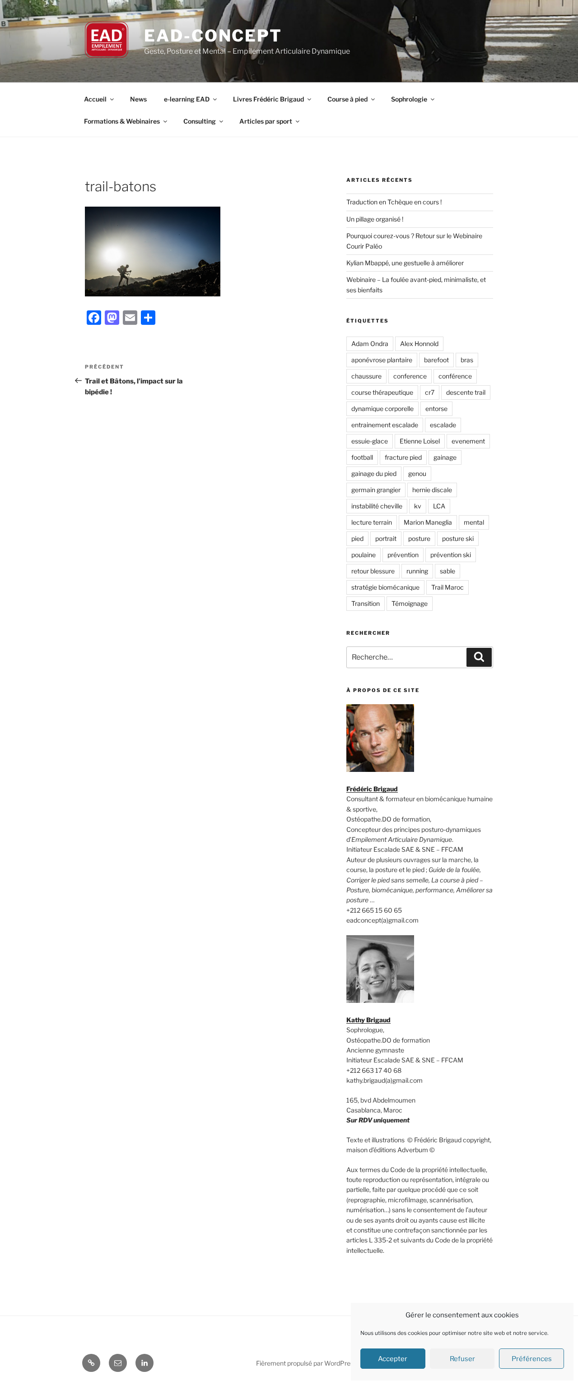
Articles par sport (265, 121)
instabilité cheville (376, 506)
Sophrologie (409, 99)
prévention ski (450, 555)
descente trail (465, 392)
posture (419, 538)
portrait (385, 538)
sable (447, 571)
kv (417, 506)
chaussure (366, 376)
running (417, 571)
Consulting (199, 121)
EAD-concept (213, 36)
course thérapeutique (382, 392)
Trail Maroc (447, 587)
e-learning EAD (187, 99)
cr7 (429, 392)
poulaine (363, 555)
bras (467, 360)
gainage (445, 457)
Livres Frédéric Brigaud (268, 99)
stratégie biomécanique (385, 587)
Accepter (392, 1359)
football (362, 457)
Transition (365, 603)
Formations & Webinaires (122, 121)
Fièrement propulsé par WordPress (306, 1363)
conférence (455, 376)
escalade (443, 425)
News (138, 99)
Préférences (532, 1359)
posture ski (458, 538)
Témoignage (410, 603)
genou (417, 473)
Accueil (95, 99)
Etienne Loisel (420, 441)
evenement (468, 441)
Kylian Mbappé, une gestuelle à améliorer (405, 263)
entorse (436, 408)
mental (474, 522)
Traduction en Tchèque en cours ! (394, 202)
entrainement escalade (384, 425)
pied (357, 538)
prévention (403, 555)
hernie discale (432, 490)
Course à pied (347, 99)
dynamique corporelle (382, 408)
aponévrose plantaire (381, 360)
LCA (439, 506)
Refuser (462, 1359)
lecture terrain (371, 522)
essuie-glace (369, 441)
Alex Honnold (419, 343)
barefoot (436, 360)
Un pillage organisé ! (374, 219)
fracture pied (403, 457)
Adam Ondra (369, 343)
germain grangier (376, 490)
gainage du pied (373, 473)
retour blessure (373, 571)
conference (410, 376)
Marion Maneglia (428, 522)
